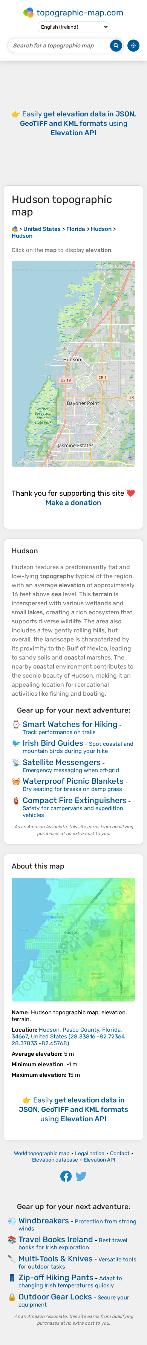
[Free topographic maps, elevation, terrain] (15, 229)
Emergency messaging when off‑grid (71, 770)
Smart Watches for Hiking (70, 724)
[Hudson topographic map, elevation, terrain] (73, 939)
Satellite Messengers (62, 762)
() (68, 1036)
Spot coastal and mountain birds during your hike (78, 747)
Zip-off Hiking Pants (55, 1277)
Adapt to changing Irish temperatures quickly (70, 1282)
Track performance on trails (59, 732)
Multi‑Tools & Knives (55, 1258)
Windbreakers (43, 1220)
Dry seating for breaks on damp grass (72, 789)
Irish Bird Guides (53, 743)
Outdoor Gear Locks (55, 1296)
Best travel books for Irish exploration (72, 1244)
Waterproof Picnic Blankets (73, 781)
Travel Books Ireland (55, 1239)
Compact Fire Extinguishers (75, 800)
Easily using (78, 123)
